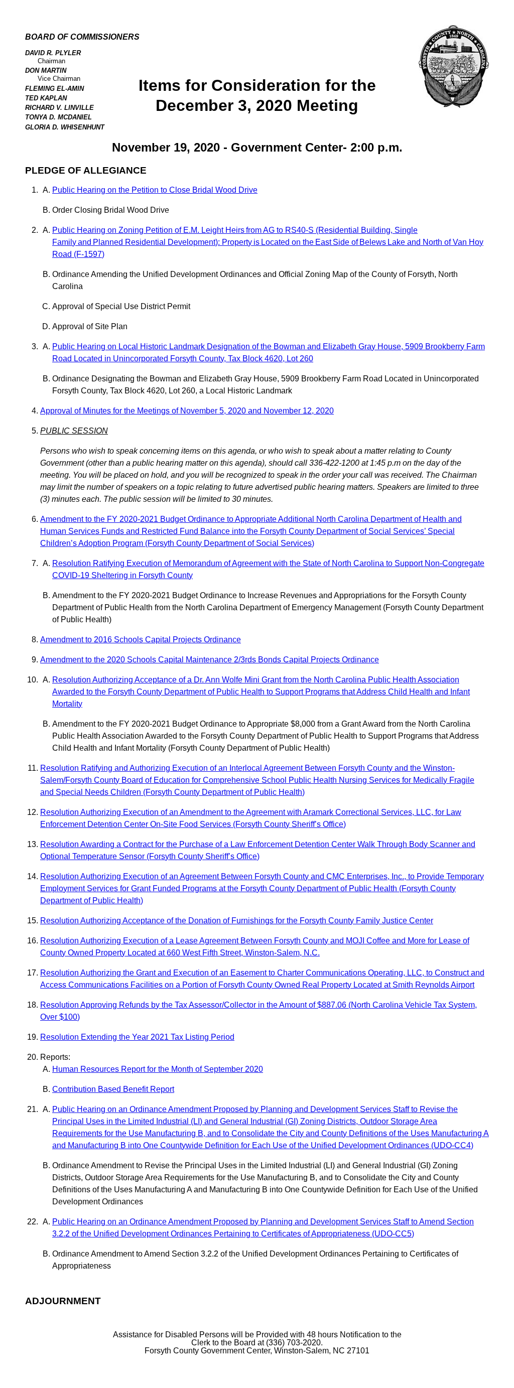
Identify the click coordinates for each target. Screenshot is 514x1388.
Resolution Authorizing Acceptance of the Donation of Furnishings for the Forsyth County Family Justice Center (236, 920)
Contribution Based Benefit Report (113, 1089)
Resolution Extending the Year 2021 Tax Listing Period (137, 1037)
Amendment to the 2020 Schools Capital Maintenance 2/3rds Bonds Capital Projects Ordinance (209, 659)
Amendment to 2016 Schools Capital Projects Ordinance (140, 639)
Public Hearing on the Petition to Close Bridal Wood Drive (155, 190)
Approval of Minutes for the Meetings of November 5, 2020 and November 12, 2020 (187, 410)
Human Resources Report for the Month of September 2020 (157, 1069)
